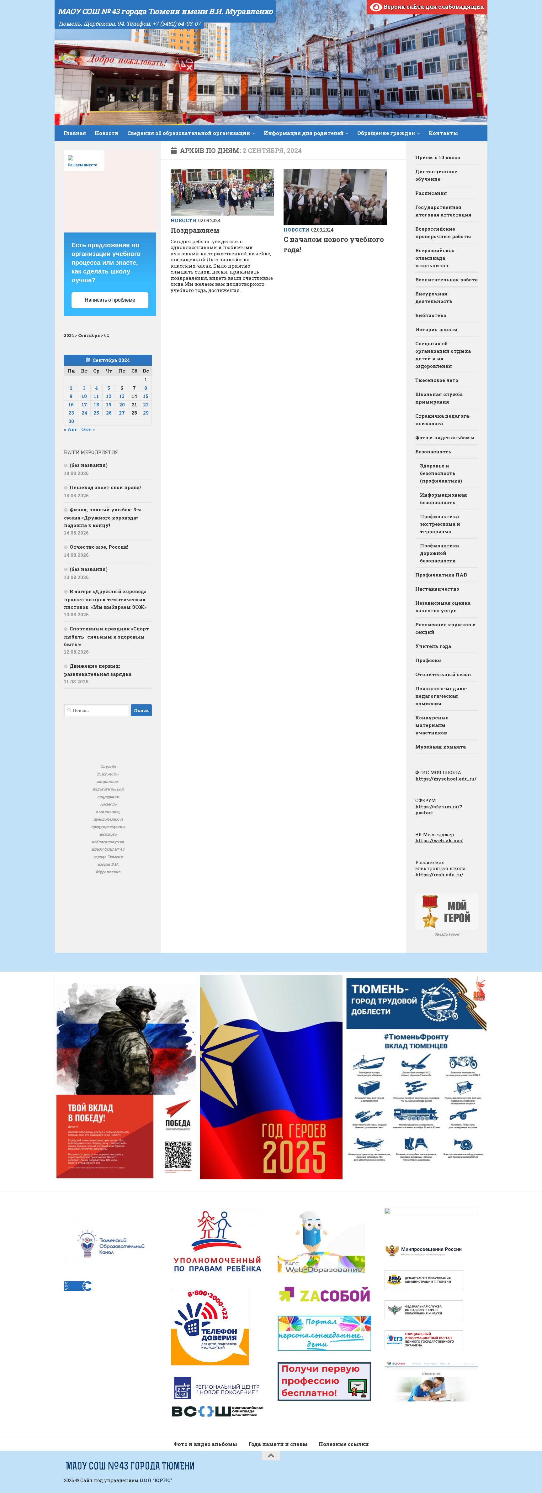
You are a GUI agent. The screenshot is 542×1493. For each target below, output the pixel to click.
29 (146, 413)
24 (84, 413)
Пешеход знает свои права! (105, 487)
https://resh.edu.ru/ (439, 874)
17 (84, 404)
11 (96, 396)
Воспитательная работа (446, 279)
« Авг (70, 429)
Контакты (443, 133)
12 (108, 396)
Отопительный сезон (443, 674)
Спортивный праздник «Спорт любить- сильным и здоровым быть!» (106, 636)
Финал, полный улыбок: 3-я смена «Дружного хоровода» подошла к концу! (102, 517)
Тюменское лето (436, 380)
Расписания (431, 193)
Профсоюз (428, 660)
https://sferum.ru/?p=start (438, 809)
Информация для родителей (304, 133)
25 (96, 413)
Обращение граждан (386, 133)
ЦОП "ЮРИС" (156, 1480)
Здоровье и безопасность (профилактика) (441, 473)
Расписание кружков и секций (445, 628)
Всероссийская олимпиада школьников (435, 258)
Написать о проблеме (110, 300)
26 (109, 413)
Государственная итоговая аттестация (443, 211)
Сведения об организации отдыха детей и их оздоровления (443, 354)
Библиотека (430, 315)
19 (108, 404)
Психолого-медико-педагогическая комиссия (441, 696)
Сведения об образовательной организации (188, 133)
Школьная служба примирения (439, 398)
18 (96, 404)
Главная (75, 133)
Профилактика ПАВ (441, 575)
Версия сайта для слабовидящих (433, 6)
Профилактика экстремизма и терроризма (440, 524)
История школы (436, 329)
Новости (107, 133)
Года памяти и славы (277, 1444)
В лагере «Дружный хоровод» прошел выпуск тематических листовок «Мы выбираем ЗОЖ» (105, 599)
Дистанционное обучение (436, 175)
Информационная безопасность (443, 498)
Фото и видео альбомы (445, 437)
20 (122, 404)
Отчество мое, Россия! (99, 547)
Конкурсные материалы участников (432, 725)
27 (122, 413)
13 (122, 396)
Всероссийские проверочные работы (443, 232)
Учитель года (433, 646)
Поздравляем (195, 230)
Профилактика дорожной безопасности (439, 553)
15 (145, 396)
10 (84, 396)
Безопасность (433, 451)
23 (71, 413)
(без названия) (89, 465)
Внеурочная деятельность (433, 297)
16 (71, 404)
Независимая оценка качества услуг (442, 606)
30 (71, 421)
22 (146, 404)
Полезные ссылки (344, 1444)
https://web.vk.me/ (439, 840)
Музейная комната (440, 747)
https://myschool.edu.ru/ (445, 778)
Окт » (88, 429)
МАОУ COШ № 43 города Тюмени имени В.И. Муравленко (165, 11)
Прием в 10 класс (437, 157)
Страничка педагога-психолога (443, 419)
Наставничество (437, 589)
